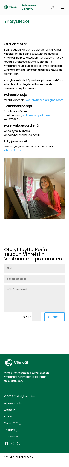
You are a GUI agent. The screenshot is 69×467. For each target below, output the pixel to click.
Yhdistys (9, 430)
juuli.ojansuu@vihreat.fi (37, 115)
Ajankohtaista (13, 403)
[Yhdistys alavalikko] (16, 431)
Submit (54, 316)
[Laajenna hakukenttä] (53, 7)
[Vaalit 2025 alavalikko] (20, 424)
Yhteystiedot (12, 436)
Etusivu (8, 416)
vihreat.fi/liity (12, 150)
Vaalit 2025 (11, 423)
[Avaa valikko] (63, 7)
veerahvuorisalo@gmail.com (44, 100)
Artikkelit (9, 410)
